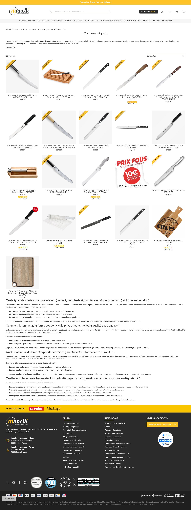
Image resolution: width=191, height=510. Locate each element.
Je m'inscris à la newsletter (162, 424)
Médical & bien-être (132, 21)
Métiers (156, 21)
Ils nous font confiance (72, 450)
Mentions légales (112, 450)
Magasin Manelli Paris (72, 440)
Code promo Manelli (71, 454)
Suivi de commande (113, 437)
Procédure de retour (113, 440)
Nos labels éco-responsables (74, 430)
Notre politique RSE (71, 427)
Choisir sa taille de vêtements (117, 454)
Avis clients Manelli (71, 467)
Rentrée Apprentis (27, 21)
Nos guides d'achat (113, 464)
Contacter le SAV (70, 464)
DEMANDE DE (148, 12)
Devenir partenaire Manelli (74, 447)
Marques (147, 21)
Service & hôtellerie (74, 21)
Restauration (43, 21)
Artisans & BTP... (91, 21)
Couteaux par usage (46, 29)
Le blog (66, 457)
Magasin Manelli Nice (71, 437)
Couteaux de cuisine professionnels (25, 29)
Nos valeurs (68, 433)
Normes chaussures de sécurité (117, 457)
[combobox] (79, 12)
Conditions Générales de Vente (117, 443)
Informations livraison (114, 433)
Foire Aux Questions (113, 430)
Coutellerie (57, 21)
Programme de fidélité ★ (115, 423)
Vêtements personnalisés (73, 460)
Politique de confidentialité (116, 447)
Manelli (8, 29)
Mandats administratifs (114, 460)
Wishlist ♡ (109, 427)
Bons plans (167, 21)
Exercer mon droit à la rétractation (119, 467)
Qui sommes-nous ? (71, 423)
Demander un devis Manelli (74, 443)
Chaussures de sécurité (111, 21)
